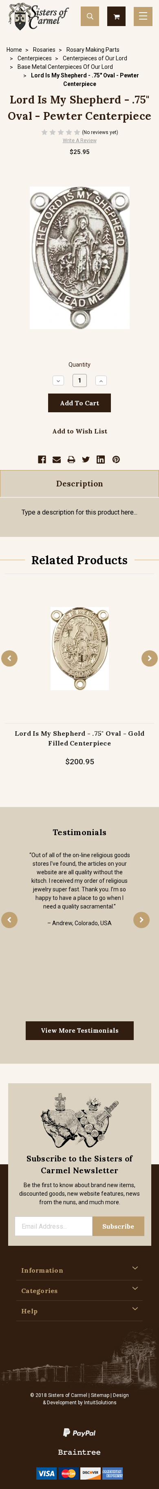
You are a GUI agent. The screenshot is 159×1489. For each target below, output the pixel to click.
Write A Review (80, 140)
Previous (9, 658)
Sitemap (100, 1395)
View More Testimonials (80, 1030)
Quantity (79, 364)
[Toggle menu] (143, 16)
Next (149, 658)
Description (79, 483)
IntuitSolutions (100, 1402)
